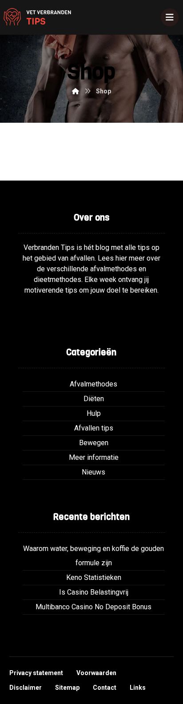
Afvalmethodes (93, 384)
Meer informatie (94, 457)
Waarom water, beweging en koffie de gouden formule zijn (93, 555)
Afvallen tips (93, 428)
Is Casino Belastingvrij (93, 592)
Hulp (94, 413)
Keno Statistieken (93, 577)
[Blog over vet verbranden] (35, 17)
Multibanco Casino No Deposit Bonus (93, 607)
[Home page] (75, 91)
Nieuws (93, 472)
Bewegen (93, 442)
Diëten (94, 398)
